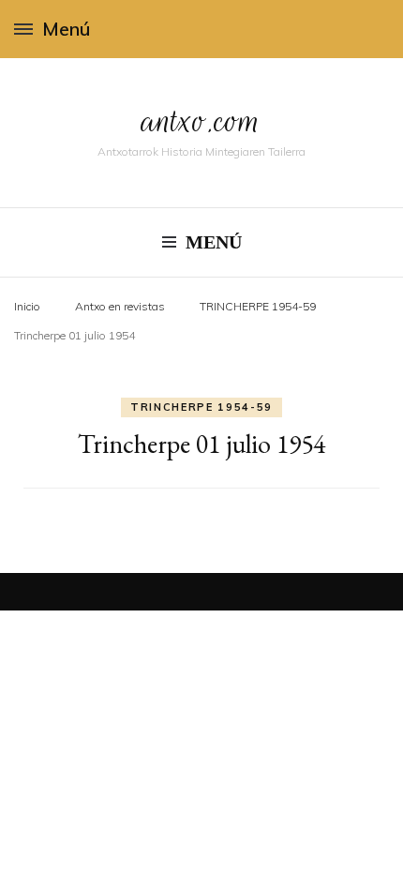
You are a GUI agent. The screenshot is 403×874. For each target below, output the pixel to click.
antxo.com (201, 120)
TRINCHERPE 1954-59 (201, 407)
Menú (66, 28)
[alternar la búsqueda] (382, 29)
